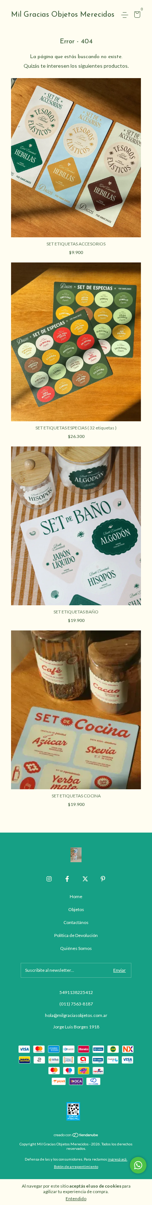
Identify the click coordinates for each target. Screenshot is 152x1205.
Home (76, 896)
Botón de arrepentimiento (76, 1166)
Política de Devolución (76, 935)
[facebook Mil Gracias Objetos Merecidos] (67, 879)
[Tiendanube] (76, 1135)
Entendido (76, 1198)
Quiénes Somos (76, 948)
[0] (136, 15)
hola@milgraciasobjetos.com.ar (76, 1015)
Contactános (76, 922)
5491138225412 (76, 992)
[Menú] (126, 15)
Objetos (76, 909)
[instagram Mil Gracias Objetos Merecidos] (49, 879)
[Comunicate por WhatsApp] (138, 1165)
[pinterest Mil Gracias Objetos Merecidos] (103, 879)
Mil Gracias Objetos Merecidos (62, 15)
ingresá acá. (117, 1159)
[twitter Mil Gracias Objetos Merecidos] (85, 879)
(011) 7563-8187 (76, 1004)
